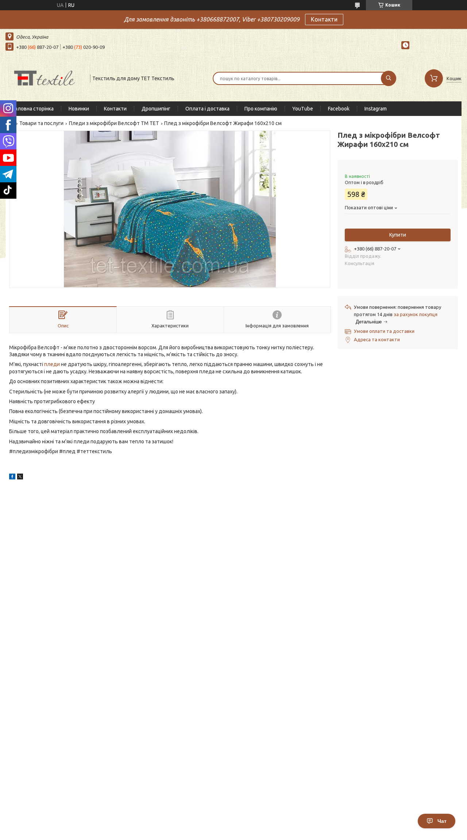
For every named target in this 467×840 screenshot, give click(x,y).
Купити (397, 235)
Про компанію (260, 108)
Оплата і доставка (207, 108)
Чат (442, 821)
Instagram (375, 108)
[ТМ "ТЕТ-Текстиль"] (44, 77)
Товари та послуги (41, 123)
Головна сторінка (33, 108)
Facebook (339, 108)
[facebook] (12, 478)
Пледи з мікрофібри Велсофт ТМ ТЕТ (114, 123)
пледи (52, 364)
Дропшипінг (156, 108)
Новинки (79, 108)
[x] (20, 478)
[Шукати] (388, 78)
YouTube (302, 108)
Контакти (324, 19)
